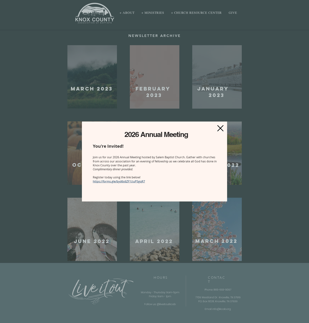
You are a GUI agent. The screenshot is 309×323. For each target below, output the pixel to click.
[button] (220, 128)
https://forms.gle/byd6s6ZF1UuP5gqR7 (119, 181)
